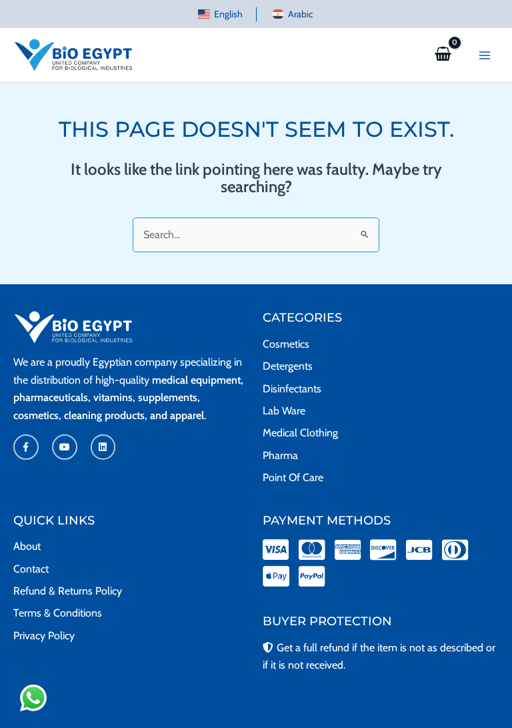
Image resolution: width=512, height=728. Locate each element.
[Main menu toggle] (485, 55)
